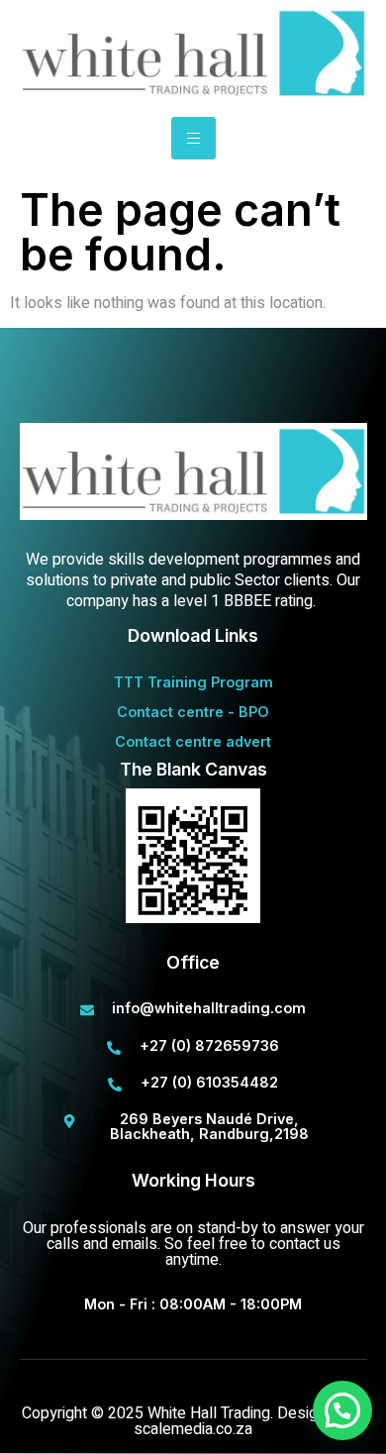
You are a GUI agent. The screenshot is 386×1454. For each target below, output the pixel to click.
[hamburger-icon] (193, 138)
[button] (342, 1410)
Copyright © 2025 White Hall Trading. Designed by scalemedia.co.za (193, 1421)
